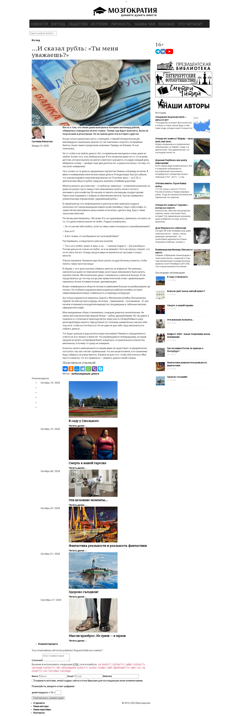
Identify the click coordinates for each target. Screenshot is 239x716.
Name (36, 676)
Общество (78, 24)
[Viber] (94, 368)
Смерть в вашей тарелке (87, 463)
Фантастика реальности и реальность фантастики (108, 546)
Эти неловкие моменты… (88, 500)
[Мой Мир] (77, 368)
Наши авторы (41, 706)
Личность (121, 24)
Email (71, 676)
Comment (37, 660)
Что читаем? (190, 24)
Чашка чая (144, 24)
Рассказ (166, 24)
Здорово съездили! (83, 592)
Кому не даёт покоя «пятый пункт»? (186, 291)
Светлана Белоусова (42, 141)
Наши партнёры (42, 709)
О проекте (39, 703)
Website (107, 676)
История (99, 24)
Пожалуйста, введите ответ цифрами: (53, 686)
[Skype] (100, 368)
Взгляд (58, 24)
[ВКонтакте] (65, 368)
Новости (39, 24)
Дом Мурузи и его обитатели (170, 228)
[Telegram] (82, 368)
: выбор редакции (80, 373)
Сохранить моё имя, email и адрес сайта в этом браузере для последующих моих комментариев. (88, 680)
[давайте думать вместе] (124, 12)
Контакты (39, 712)
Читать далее (78, 425)
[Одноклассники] (71, 368)
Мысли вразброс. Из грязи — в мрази (97, 636)
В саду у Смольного (84, 421)
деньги (95, 373)
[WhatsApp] (88, 368)
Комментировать (48, 644)
